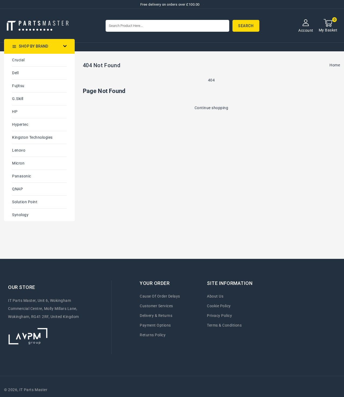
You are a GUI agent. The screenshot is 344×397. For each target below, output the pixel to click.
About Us (215, 296)
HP (14, 111)
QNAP (17, 189)
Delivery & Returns (156, 315)
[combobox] (167, 26)
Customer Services (156, 306)
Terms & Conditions (224, 325)
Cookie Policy (219, 306)
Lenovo (18, 150)
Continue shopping (211, 108)
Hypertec (20, 124)
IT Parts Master (33, 390)
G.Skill (17, 98)
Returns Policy (153, 335)
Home (334, 65)
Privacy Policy (219, 315)
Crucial (18, 60)
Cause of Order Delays (160, 296)
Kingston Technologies (32, 137)
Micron (18, 163)
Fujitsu (18, 86)
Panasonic (21, 176)
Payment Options (155, 325)
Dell (15, 73)
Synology (20, 215)
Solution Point (24, 202)
